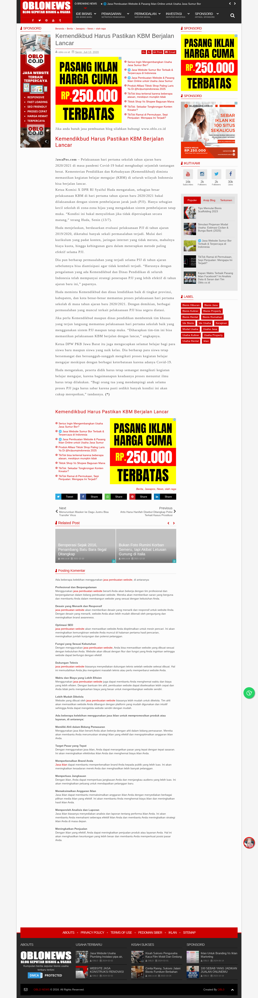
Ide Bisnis (188, 323)
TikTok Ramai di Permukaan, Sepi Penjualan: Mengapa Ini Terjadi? (147, 116)
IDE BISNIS (84, 15)
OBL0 (221, 989)
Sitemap (189, 932)
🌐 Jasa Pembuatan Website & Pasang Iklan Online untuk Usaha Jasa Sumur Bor (150, 81)
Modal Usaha (190, 329)
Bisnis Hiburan (191, 305)
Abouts (68, 932)
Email (172, 52)
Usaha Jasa (210, 329)
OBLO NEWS (41, 989)
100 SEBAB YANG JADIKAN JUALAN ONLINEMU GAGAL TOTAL (219, 972)
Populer (192, 200)
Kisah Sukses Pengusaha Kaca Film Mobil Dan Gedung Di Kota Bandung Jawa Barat (163, 957)
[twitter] (40, 20)
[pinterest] (46, 20)
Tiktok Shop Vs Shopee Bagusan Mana (150, 101)
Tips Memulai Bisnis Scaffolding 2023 (210, 210)
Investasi (175, 15)
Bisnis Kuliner (190, 310)
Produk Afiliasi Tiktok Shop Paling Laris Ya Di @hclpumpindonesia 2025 (145, 3)
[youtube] (53, 20)
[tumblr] (60, 20)
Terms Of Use (121, 932)
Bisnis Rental (190, 317)
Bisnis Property (212, 310)
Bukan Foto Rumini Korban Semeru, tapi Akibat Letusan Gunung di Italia (142, 549)
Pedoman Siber (150, 932)
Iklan (172, 932)
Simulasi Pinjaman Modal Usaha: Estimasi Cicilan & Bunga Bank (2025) (213, 227)
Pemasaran (113, 15)
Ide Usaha (205, 323)
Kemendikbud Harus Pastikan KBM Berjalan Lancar (112, 411)
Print (159, 52)
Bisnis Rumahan (212, 317)
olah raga (170, 488)
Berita (139, 488)
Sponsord (205, 15)
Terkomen (226, 200)
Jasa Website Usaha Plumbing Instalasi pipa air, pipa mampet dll (106, 957)
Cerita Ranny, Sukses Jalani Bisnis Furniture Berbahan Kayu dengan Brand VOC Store (162, 973)
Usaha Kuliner (190, 335)
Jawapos (150, 488)
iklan (206, 340)
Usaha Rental (190, 340)
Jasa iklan (61, 764)
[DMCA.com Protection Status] (46, 975)
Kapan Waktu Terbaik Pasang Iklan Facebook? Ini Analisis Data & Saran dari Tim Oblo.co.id (215, 278)
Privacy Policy (92, 932)
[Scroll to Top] (232, 989)
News (160, 488)
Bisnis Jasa (211, 305)
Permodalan (145, 15)
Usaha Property (213, 335)
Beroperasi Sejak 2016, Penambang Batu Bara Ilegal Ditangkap (82, 549)
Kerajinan (221, 323)
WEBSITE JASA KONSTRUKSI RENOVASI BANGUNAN (107, 972)
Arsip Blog (209, 200)
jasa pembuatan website (117, 579)
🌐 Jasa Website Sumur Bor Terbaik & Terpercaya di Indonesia (150, 71)
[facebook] (33, 20)
